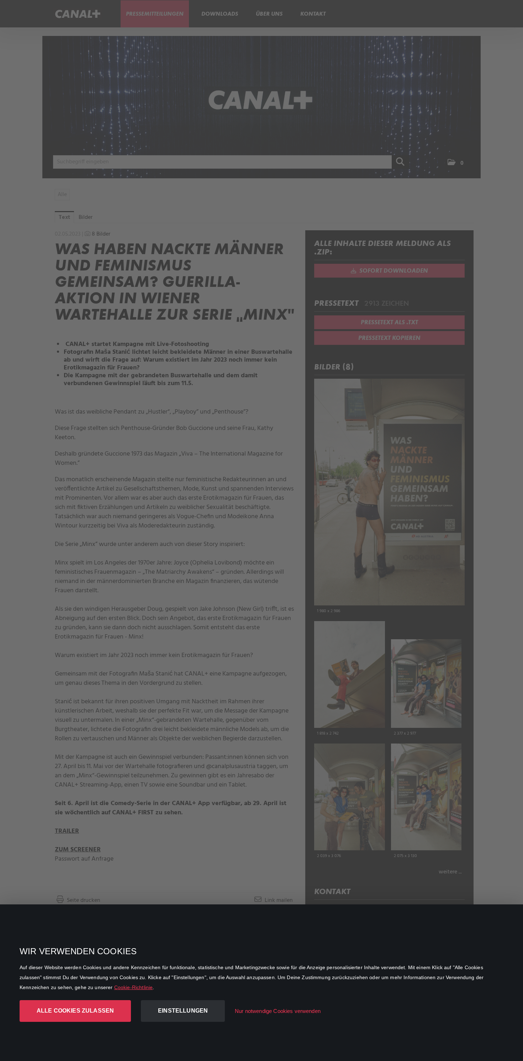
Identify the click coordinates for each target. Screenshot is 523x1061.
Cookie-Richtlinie (133, 987)
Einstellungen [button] (183, 1011)
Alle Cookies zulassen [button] (75, 1011)
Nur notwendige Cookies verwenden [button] (278, 1011)
